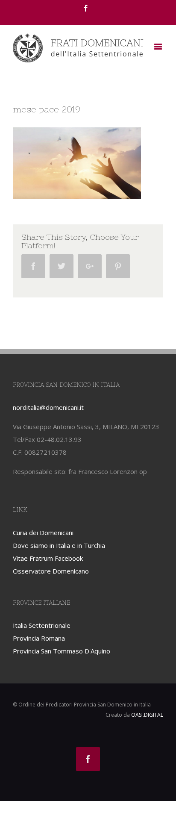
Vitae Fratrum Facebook (48, 558)
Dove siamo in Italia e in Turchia (59, 545)
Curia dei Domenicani (43, 532)
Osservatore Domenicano (51, 571)
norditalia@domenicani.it (48, 407)
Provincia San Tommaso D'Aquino (61, 651)
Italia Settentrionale (41, 625)
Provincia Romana (39, 638)
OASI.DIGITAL (147, 714)
